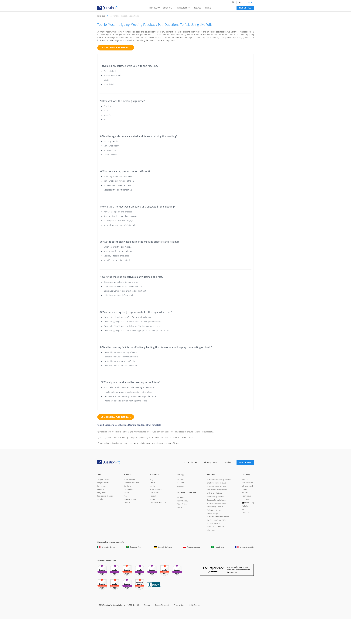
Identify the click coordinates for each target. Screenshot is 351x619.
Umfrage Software (165, 547)
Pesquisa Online (136, 547)
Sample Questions (103, 479)
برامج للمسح (220, 547)
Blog (151, 479)
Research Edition (130, 499)
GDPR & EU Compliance (215, 527)
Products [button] (153, 7)
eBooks (152, 486)
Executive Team (247, 483)
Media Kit (245, 506)
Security (100, 499)
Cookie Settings (194, 605)
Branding (100, 489)
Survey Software (129, 479)
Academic (180, 486)
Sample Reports (103, 483)
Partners (245, 493)
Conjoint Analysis (213, 523)
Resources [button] (182, 7)
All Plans (180, 479)
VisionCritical (182, 504)
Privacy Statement (162, 605)
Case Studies (154, 493)
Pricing (207, 7)
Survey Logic (101, 486)
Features (197, 7)
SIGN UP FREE (245, 8)
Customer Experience (131, 483)
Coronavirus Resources (158, 503)
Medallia (180, 507)
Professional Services (105, 496)
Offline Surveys (212, 513)
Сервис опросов (193, 547)
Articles (152, 483)
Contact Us (246, 513)
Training (152, 496)
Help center (212, 462)
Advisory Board (247, 486)
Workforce (127, 486)
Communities (128, 489)
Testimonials (246, 496)
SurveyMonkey (182, 501)
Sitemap (147, 605)
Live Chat (227, 462)
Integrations (101, 493)
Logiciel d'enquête (247, 547)
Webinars (153, 499)
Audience (127, 493)
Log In (250, 2)
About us (245, 479)
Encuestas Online (108, 547)
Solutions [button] (167, 7)
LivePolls (101, 16)
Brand (244, 509)
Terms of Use (179, 605)
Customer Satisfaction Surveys (218, 517)
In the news (246, 499)
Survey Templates (156, 489)
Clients (244, 489)
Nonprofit (180, 483)
